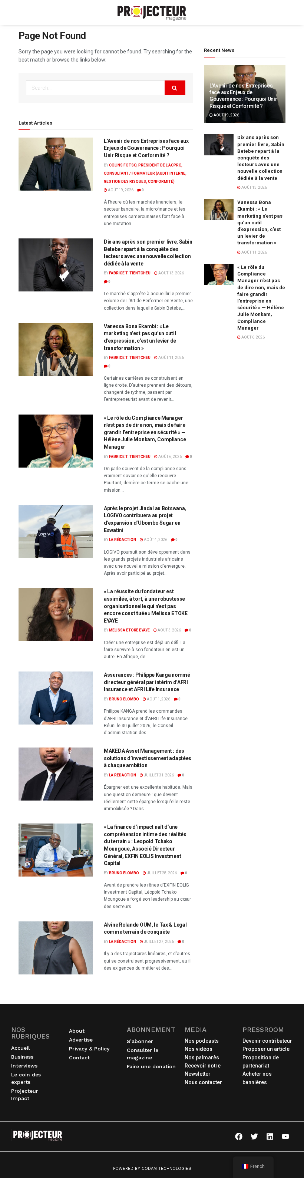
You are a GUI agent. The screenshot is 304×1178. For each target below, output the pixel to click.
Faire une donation (151, 1066)
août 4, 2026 (155, 540)
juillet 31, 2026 (158, 775)
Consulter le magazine (142, 1053)
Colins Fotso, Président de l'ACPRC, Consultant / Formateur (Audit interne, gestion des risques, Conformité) (145, 173)
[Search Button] (175, 87)
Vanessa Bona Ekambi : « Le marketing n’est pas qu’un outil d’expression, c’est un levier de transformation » (259, 222)
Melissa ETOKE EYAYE (129, 630)
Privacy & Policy (89, 1049)
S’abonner (140, 1041)
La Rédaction (122, 540)
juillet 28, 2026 (161, 873)
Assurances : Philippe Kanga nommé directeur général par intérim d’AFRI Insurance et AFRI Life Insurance (147, 682)
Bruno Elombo (124, 699)
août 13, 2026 (171, 273)
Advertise (81, 1040)
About (77, 1031)
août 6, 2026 (170, 457)
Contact (79, 1057)
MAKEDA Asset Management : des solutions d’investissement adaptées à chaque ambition (147, 758)
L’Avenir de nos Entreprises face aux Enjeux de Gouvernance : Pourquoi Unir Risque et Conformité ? (146, 148)
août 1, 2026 (158, 699)
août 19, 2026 (120, 190)
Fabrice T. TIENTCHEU (130, 273)
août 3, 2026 (169, 630)
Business (22, 1057)
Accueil (20, 1048)
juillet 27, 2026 (158, 942)
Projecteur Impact (24, 1094)
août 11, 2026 (171, 358)
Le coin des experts (26, 1078)
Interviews (24, 1066)
